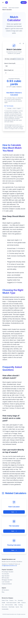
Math (19, 602)
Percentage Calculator (7, 571)
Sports (17, 607)
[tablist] (14, 59)
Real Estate (11, 607)
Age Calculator (5, 575)
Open (12, 512)
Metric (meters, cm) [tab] (18, 59)
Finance (11, 600)
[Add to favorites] (23, 43)
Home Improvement (11, 602)
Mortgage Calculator (7, 579)
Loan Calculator (6, 581)
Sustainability (5, 609)
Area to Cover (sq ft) (9, 63)
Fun (16, 600)
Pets (21, 607)
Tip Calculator (5, 573)
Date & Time (5, 600)
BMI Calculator (5, 577)
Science (23, 602)
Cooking (20, 604)
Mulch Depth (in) (8, 70)
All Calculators (5, 590)
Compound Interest (7, 583)
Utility (15, 604)
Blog (3, 592)
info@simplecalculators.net (9, 565)
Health (3, 602)
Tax (3, 604)
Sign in (24, 2)
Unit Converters (9, 604)
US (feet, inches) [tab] (9, 59)
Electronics (4, 607)
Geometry (20, 600)
